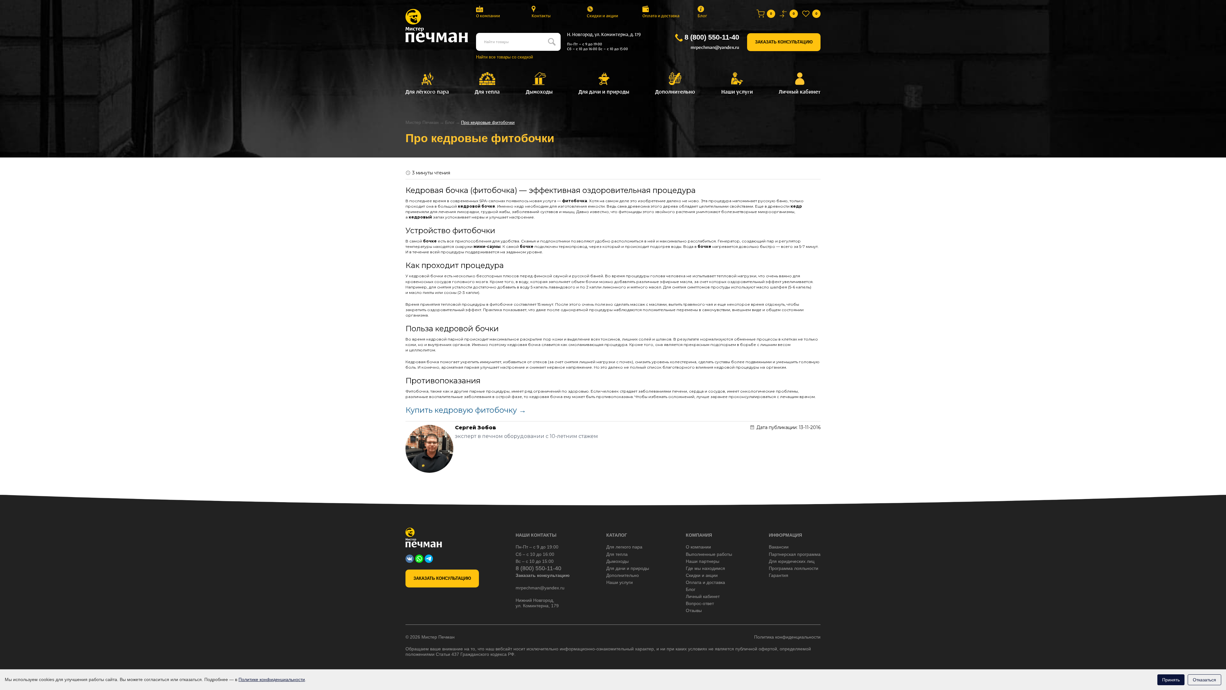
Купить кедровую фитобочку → (465, 410)
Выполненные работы (709, 554)
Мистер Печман (422, 122)
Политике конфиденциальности (271, 679)
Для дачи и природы (627, 568)
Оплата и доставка (660, 16)
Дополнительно (622, 575)
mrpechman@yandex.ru (715, 47)
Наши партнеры (702, 561)
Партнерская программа (795, 554)
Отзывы (694, 610)
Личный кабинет (703, 596)
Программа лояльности (793, 568)
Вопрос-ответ (700, 603)
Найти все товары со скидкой (504, 57)
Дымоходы (617, 561)
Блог (702, 16)
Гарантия (778, 575)
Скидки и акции (602, 16)
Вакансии (779, 546)
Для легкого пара (624, 546)
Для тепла (617, 554)
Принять (1171, 679)
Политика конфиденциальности (787, 637)
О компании (488, 16)
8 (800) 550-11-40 (712, 37)
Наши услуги (619, 582)
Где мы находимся (705, 568)
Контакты (541, 16)
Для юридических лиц (791, 561)
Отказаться (1204, 679)
